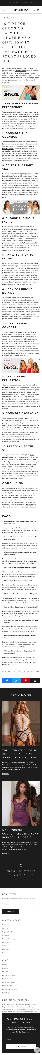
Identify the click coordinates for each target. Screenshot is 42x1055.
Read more (5, 774)
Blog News (5, 949)
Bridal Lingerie (7, 993)
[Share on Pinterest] (25, 680)
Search (4, 965)
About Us (5, 928)
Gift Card (5, 946)
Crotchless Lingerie (8, 982)
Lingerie (5, 968)
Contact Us (6, 925)
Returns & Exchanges (9, 939)
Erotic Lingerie (7, 986)
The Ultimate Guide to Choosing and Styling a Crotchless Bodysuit (20, 754)
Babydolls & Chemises (9, 989)
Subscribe (21, 1047)
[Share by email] (35, 680)
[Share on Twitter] (16, 680)
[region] (21, 871)
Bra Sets (5, 972)
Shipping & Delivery (8, 932)
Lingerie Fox (29, 504)
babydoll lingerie (20, 71)
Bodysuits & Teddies (8, 975)
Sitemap (5, 953)
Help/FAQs (5, 942)
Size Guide (5, 935)
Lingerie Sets (6, 979)
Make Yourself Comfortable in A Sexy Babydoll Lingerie (20, 834)
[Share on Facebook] (7, 680)
